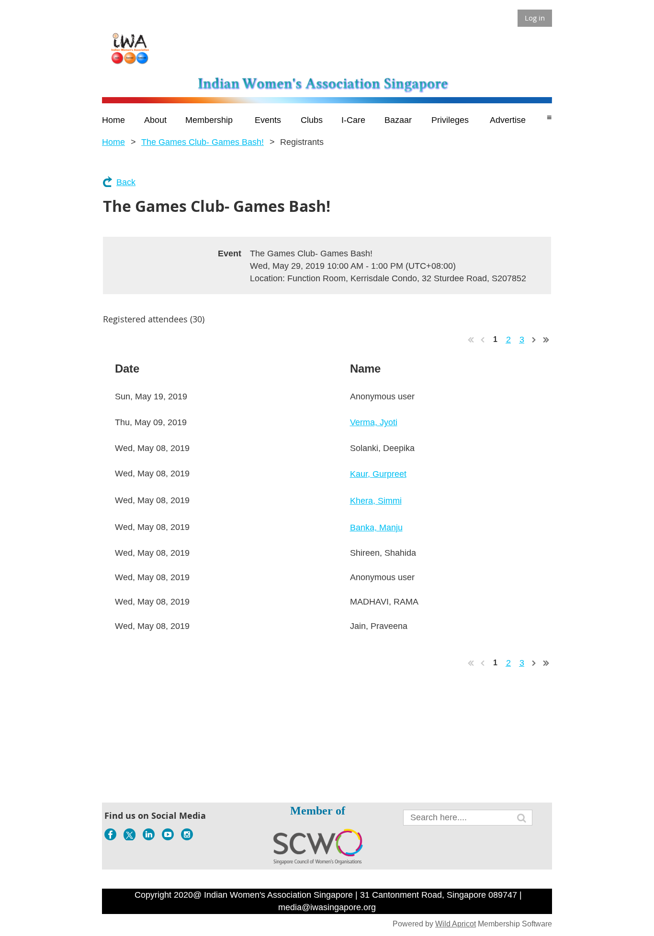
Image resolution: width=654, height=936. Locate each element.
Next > (534, 339)
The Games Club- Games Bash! (202, 142)
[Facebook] (110, 834)
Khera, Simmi (376, 501)
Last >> (546, 339)
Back (125, 182)
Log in (535, 17)
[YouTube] (168, 834)
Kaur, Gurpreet (378, 474)
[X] (129, 834)
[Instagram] (187, 834)
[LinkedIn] (149, 834)
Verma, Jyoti (373, 422)
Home (113, 142)
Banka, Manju (376, 527)
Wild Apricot (455, 924)
